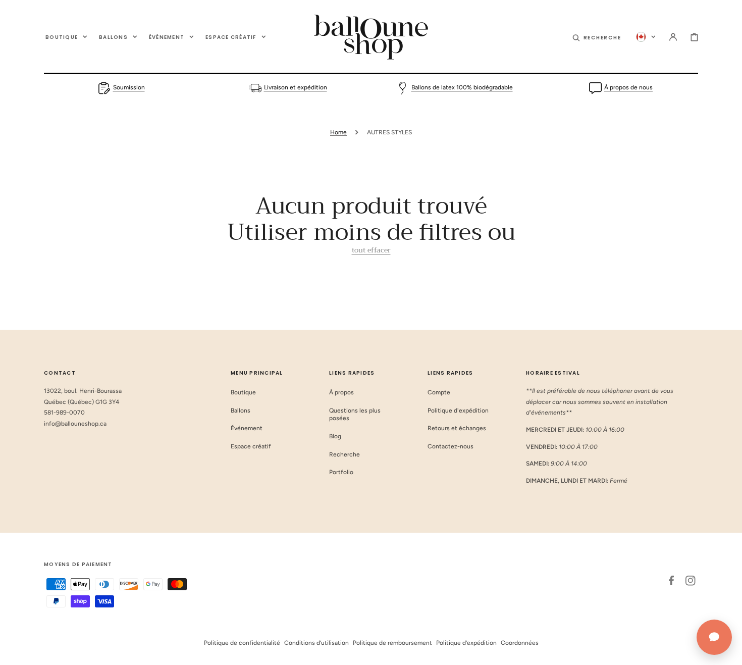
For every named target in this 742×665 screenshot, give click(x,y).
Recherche (344, 454)
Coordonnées (520, 642)
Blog (335, 436)
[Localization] (646, 37)
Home (338, 132)
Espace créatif (251, 446)
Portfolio (341, 472)
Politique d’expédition (466, 642)
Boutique (243, 392)
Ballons (240, 410)
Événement (246, 428)
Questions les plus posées (355, 414)
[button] (596, 37)
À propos (341, 392)
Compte (439, 392)
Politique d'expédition (458, 410)
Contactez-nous (450, 446)
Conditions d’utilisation (316, 642)
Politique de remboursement (392, 642)
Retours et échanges (457, 428)
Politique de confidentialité (242, 642)
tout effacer (371, 250)
